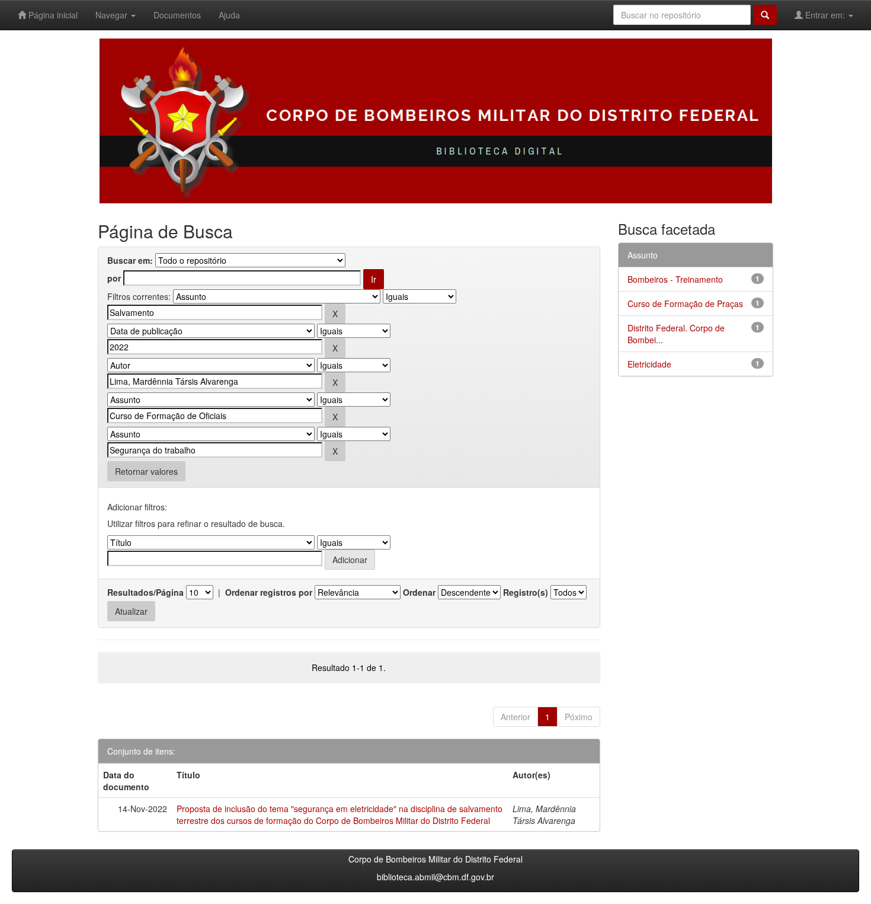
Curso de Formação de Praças (685, 303)
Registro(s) (525, 592)
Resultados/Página (145, 592)
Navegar (112, 15)
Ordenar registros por (268, 592)
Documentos (177, 15)
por (114, 278)
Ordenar (419, 592)
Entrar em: (825, 15)
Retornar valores (146, 471)
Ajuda (229, 15)
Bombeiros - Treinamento (675, 279)
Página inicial (52, 15)
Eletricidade (649, 364)
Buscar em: (130, 260)
